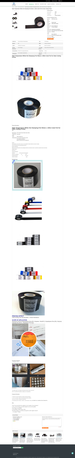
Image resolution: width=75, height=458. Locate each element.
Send (22, 447)
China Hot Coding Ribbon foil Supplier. (25, 457)
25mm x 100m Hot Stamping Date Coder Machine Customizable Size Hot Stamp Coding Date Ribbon (44, 440)
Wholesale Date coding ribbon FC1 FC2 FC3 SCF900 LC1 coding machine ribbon (59, 440)
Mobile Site (15, 454)
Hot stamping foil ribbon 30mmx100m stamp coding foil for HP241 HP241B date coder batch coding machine (52, 440)
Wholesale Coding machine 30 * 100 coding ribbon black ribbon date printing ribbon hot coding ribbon (22, 440)
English (61, 0)
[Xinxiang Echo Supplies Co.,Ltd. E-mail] (14, 421)
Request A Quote (54, 0)
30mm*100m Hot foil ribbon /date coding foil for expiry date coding (37, 439)
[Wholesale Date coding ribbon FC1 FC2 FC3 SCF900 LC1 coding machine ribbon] (59, 435)
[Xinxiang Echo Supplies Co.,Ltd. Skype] (13, 421)
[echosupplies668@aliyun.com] (72, 453)
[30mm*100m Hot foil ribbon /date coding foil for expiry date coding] (37, 435)
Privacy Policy (18, 457)
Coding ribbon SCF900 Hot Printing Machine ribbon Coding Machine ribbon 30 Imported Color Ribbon (15, 440)
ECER (58, 457)
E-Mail (14, 453)
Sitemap (17, 453)
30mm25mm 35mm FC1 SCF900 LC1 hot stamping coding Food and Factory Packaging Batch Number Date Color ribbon (30, 440)
